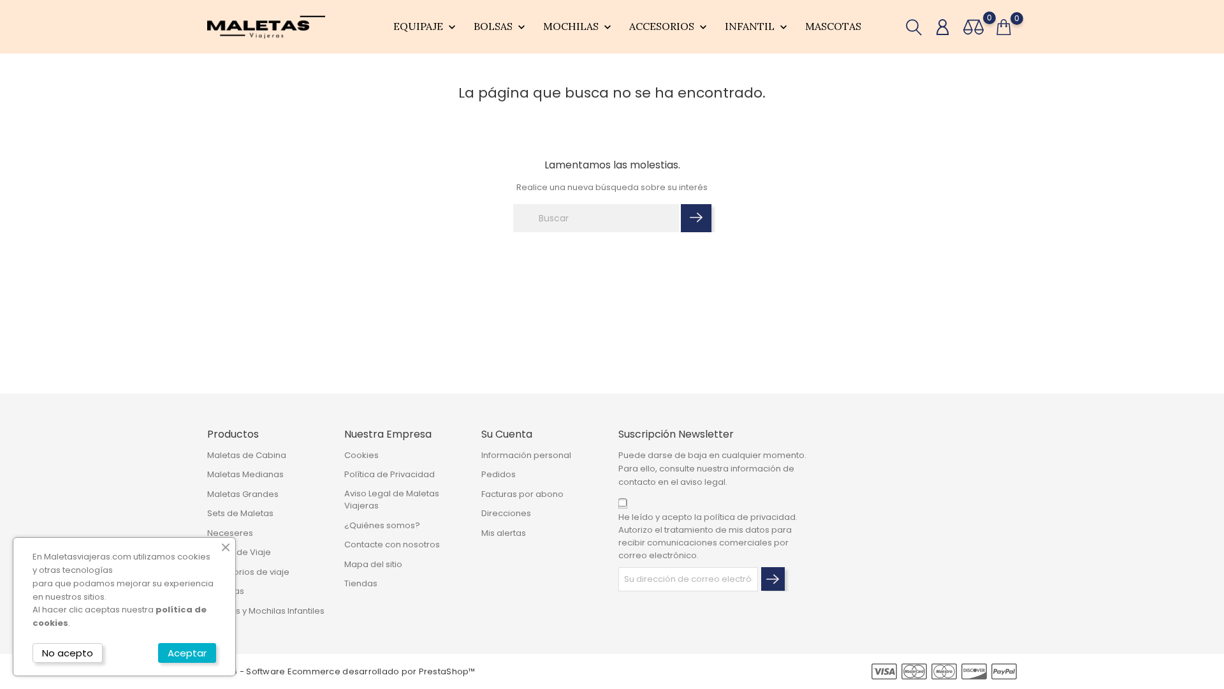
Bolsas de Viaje (239, 552)
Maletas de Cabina (246, 455)
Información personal (526, 455)
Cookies (361, 455)
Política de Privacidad (389, 474)
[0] (973, 27)
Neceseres (230, 533)
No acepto (67, 653)
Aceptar (187, 653)
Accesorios (669, 27)
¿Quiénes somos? (382, 525)
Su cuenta (506, 434)
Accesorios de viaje (248, 572)
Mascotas (833, 26)
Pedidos (498, 474)
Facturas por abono (522, 494)
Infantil (757, 27)
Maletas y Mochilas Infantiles (265, 611)
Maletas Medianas (245, 474)
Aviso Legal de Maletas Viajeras (391, 499)
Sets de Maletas (240, 513)
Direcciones (506, 513)
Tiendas (360, 583)
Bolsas (501, 27)
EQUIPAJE (425, 27)
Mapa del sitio (373, 564)
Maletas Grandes (243, 494)
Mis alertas (503, 533)
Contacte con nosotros (392, 544)
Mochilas (578, 27)
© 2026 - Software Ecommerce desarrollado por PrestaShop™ (341, 671)
